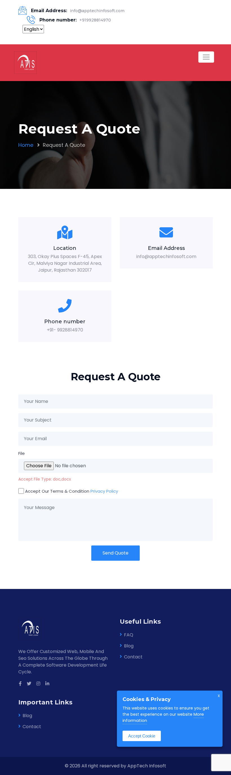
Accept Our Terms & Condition (71, 491)
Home (25, 145)
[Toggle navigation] (206, 57)
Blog (129, 646)
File (21, 453)
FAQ (128, 635)
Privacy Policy (104, 491)
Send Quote (115, 553)
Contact (133, 657)
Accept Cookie (141, 735)
